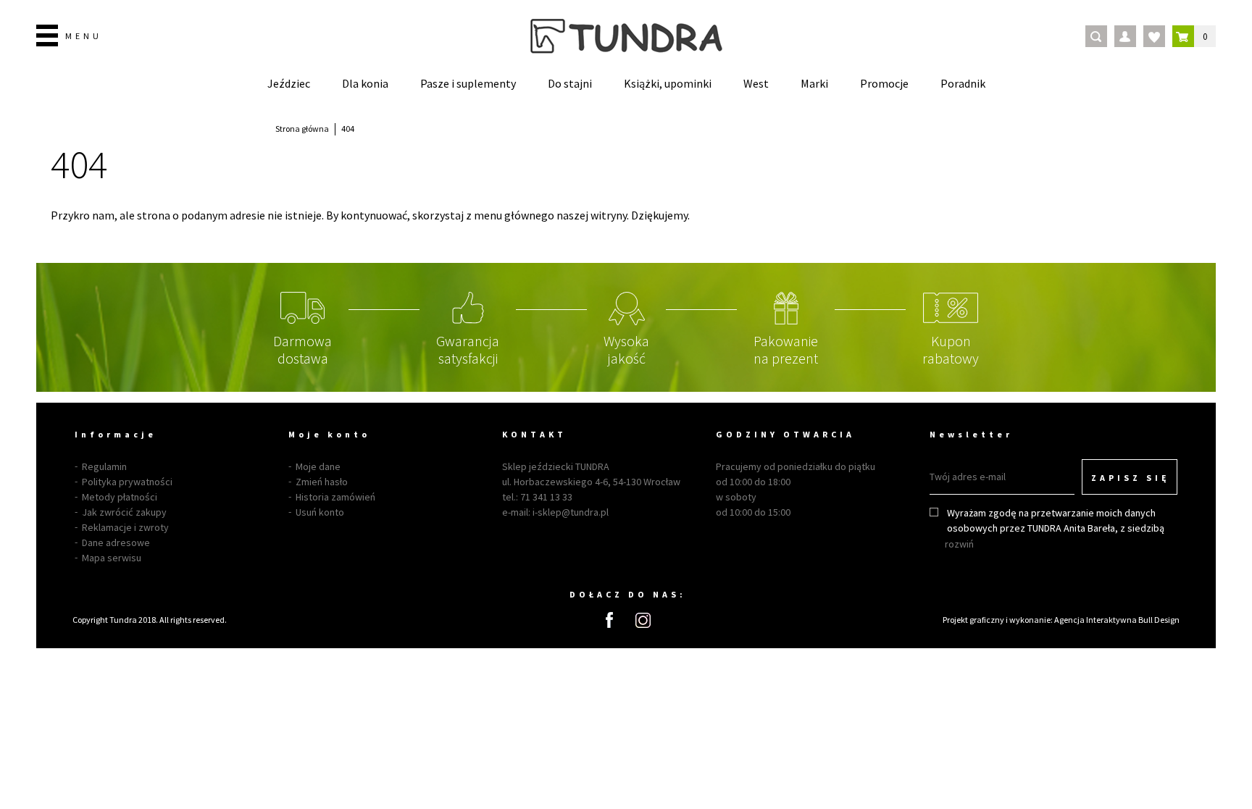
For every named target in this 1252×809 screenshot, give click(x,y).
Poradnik (962, 83)
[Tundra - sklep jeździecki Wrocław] (626, 36)
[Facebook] (609, 620)
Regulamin (104, 466)
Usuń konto (320, 512)
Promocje (884, 83)
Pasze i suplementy (468, 83)
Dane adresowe (116, 542)
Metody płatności (119, 496)
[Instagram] (643, 620)
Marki (814, 83)
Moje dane (318, 466)
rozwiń (959, 543)
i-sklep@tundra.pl (571, 512)
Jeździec (288, 83)
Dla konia (365, 83)
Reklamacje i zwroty (125, 527)
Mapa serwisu (111, 557)
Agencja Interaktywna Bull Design (1117, 619)
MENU (83, 35)
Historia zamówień (335, 496)
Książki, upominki (667, 83)
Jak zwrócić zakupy (124, 512)
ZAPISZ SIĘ (1130, 477)
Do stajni (570, 83)
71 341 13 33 (546, 496)
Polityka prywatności (127, 481)
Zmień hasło (322, 481)
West (756, 83)
